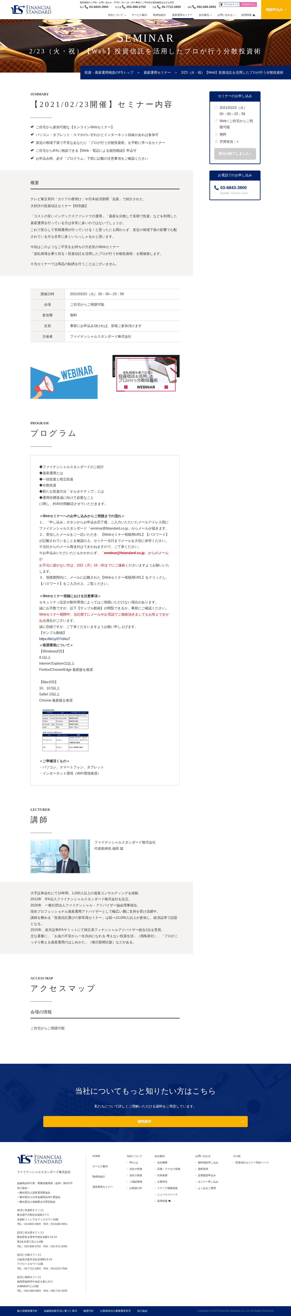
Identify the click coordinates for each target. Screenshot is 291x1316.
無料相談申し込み (208, 1162)
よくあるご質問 (207, 1188)
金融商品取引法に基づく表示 (60, 1310)
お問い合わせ (203, 1156)
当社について (134, 1156)
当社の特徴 (135, 1168)
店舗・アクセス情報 (168, 1168)
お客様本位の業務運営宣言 (115, 1310)
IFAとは (133, 1162)
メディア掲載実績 (167, 1188)
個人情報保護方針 (27, 1310)
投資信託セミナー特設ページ (252, 1162)
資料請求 (144, 1121)
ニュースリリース (167, 1194)
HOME (96, 1156)
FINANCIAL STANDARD (39, 1159)
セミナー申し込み (208, 1181)
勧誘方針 (89, 1310)
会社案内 (160, 1156)
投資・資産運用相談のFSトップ (109, 72)
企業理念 (162, 1181)
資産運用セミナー (157, 72)
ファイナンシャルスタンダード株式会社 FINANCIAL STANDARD (33, 9)
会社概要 (162, 1162)
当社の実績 (135, 1175)
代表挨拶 (162, 1175)
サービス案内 (100, 1166)
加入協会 (142, 1310)
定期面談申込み (207, 1175)
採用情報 (162, 1200)
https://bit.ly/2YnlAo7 (54, 639)
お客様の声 (135, 1188)
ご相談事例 (135, 1181)
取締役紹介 (98, 1176)
